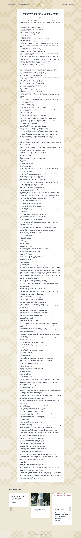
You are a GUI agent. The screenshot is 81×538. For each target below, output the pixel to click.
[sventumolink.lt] (40, 4)
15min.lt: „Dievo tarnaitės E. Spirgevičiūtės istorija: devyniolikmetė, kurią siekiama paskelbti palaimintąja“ (61, 513)
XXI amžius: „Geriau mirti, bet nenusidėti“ (40, 510)
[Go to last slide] (11, 509)
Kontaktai (71, 4)
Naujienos (64, 4)
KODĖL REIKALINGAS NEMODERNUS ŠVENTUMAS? (18, 498)
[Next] (70, 509)
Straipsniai (40, 11)
